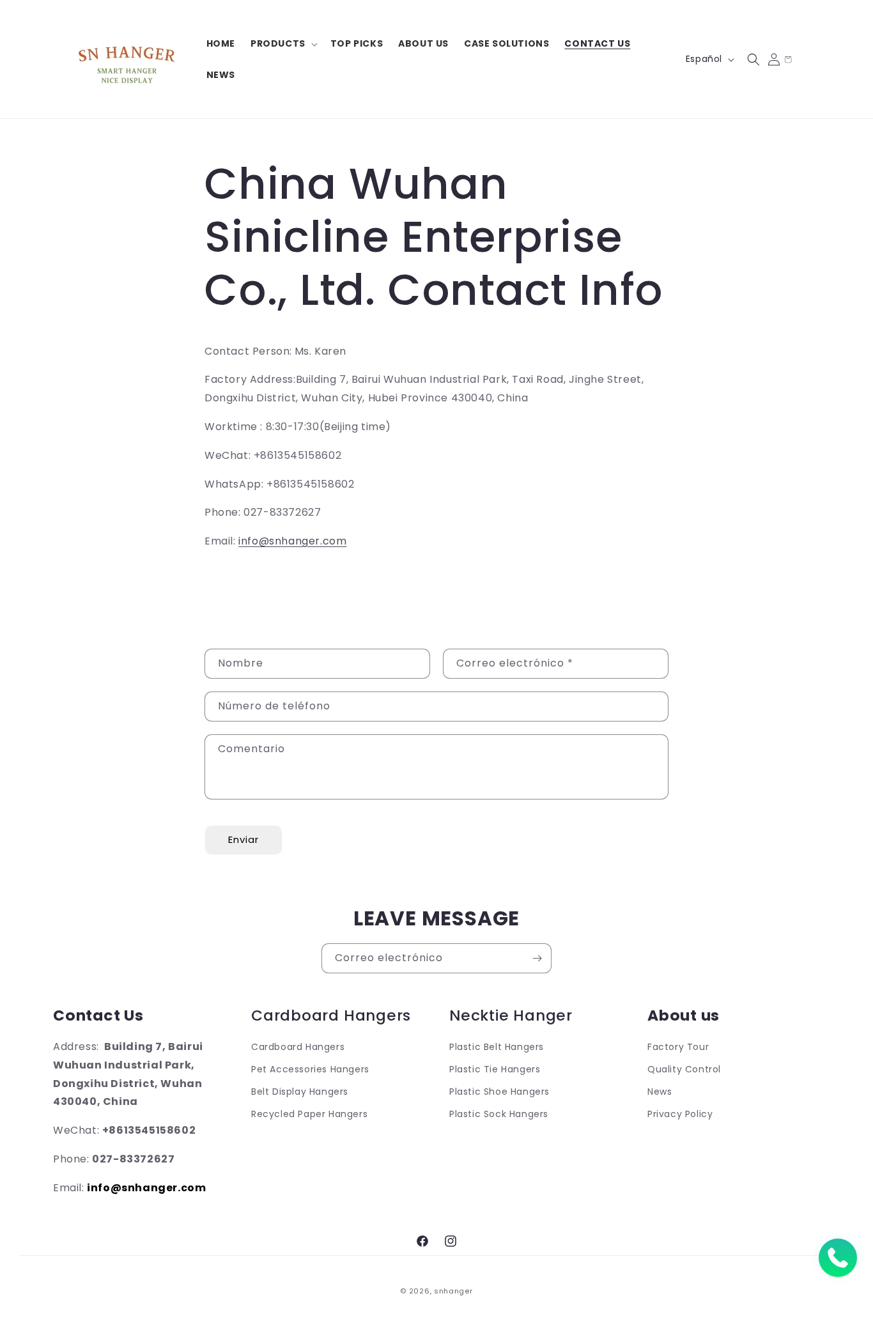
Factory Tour (678, 1046)
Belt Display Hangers (299, 1091)
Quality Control (684, 1069)
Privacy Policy (680, 1114)
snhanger (453, 1291)
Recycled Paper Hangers (309, 1114)
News (659, 1091)
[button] (283, 43)
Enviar (243, 839)
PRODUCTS (278, 43)
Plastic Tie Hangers (494, 1069)
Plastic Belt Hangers (496, 1046)
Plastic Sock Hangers (498, 1114)
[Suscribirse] (537, 958)
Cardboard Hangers (297, 1046)
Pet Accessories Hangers (310, 1069)
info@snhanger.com (292, 541)
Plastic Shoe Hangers (499, 1091)
